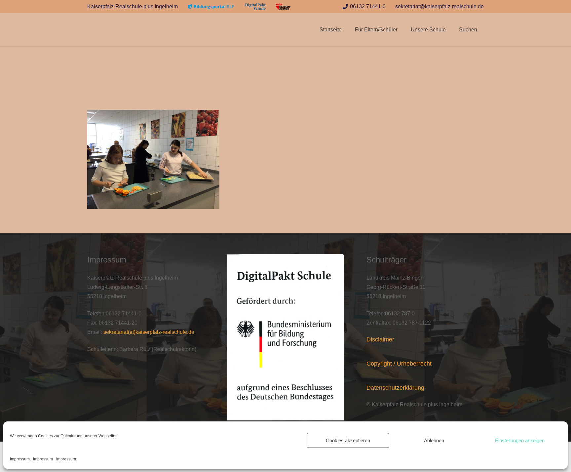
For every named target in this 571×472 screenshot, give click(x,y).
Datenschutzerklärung (395, 387)
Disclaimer (380, 339)
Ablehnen (434, 440)
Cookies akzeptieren (348, 440)
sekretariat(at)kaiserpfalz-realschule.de (148, 332)
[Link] (211, 7)
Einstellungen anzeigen (520, 440)
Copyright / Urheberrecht (399, 363)
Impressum (20, 459)
